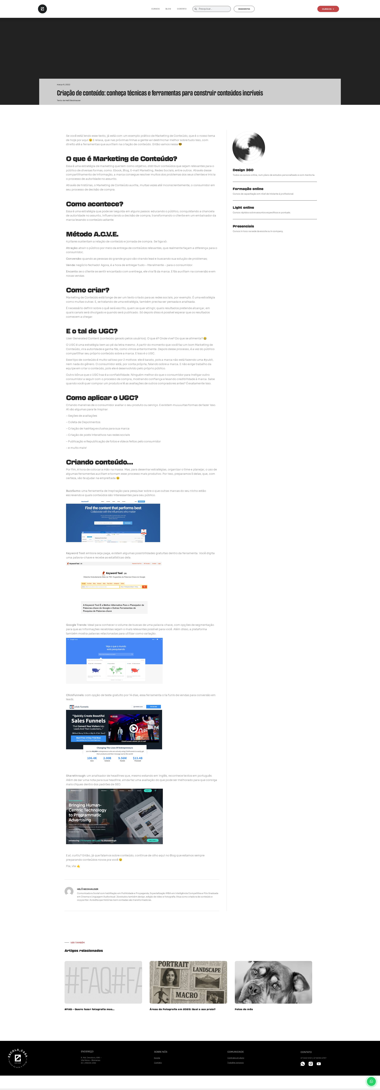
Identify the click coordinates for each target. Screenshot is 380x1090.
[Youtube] (319, 1064)
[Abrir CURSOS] (333, 9)
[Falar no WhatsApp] (371, 1081)
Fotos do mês (244, 1009)
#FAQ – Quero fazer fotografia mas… (89, 1009)
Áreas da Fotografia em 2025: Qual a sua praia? (182, 1009)
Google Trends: (76, 625)
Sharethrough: (76, 775)
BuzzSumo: (73, 491)
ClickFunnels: (75, 695)
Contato (182, 9)
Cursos (155, 9)
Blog (168, 9)
